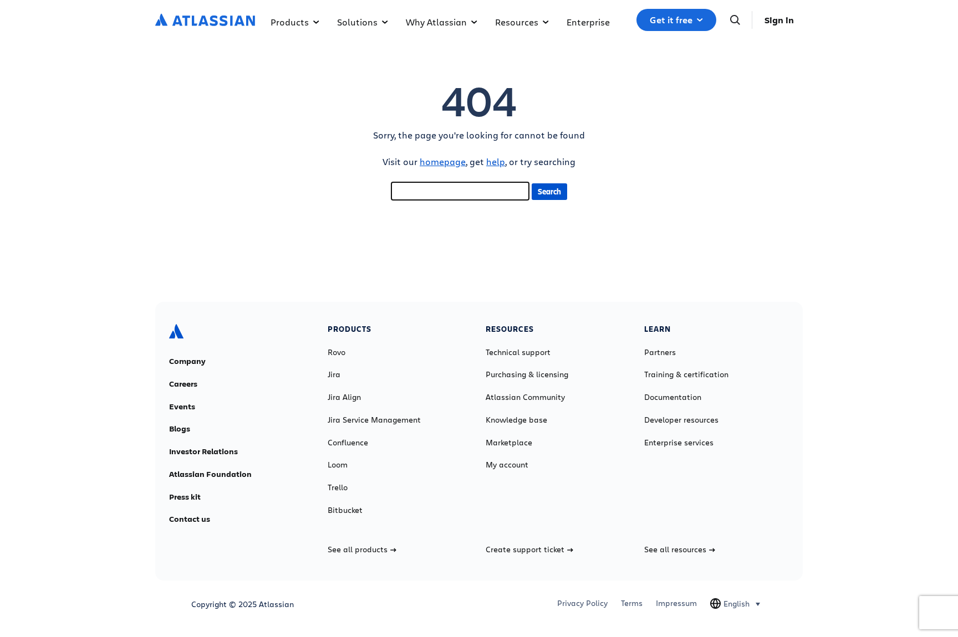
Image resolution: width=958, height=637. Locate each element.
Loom (338, 464)
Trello (338, 487)
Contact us (189, 519)
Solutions (357, 22)
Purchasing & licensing (527, 374)
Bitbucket (345, 510)
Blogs (179, 428)
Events (182, 406)
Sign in (779, 20)
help (495, 161)
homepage (443, 161)
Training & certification (686, 374)
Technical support (518, 352)
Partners (660, 352)
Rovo (336, 352)
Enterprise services (679, 442)
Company (187, 361)
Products (290, 22)
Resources (516, 22)
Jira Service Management (374, 419)
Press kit (185, 496)
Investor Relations (203, 451)
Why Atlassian (436, 22)
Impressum (676, 603)
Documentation (672, 397)
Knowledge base (516, 419)
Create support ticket (525, 549)
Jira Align (344, 397)
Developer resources (681, 419)
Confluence (348, 442)
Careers (183, 383)
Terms (632, 603)
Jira (334, 374)
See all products (358, 549)
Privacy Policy (582, 603)
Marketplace (509, 442)
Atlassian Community (525, 397)
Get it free (671, 20)
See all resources (675, 549)
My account (507, 464)
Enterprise (588, 22)
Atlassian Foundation (210, 474)
